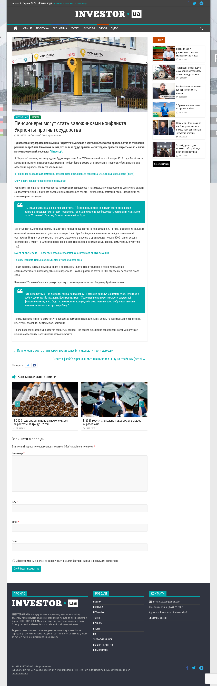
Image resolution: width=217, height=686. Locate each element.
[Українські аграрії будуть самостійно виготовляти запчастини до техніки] (164, 66)
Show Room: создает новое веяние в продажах (40, 180)
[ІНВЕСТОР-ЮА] (15, 28)
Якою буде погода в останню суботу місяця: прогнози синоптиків (188, 148)
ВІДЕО (114, 28)
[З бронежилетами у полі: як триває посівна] (164, 104)
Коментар (18, 453)
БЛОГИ (103, 28)
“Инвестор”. (56, 151)
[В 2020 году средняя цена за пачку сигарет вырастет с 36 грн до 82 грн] (41, 384)
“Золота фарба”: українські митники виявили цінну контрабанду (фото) (99, 359)
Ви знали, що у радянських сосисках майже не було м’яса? (187, 52)
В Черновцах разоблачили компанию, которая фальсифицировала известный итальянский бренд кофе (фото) (74, 173)
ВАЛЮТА (35, 117)
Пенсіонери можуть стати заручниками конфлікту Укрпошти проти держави (63, 350)
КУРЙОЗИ (89, 28)
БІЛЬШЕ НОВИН (100, 650)
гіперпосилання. (20, 673)
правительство (54, 135)
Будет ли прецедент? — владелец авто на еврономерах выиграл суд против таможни (61, 253)
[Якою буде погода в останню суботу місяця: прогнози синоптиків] (164, 144)
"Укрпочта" (36, 135)
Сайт (14, 541)
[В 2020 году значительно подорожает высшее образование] (110, 384)
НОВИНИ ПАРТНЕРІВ (103, 645)
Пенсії (44, 135)
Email (15, 521)
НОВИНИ (27, 28)
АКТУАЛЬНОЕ (22, 117)
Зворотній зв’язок (158, 618)
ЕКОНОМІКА (60, 28)
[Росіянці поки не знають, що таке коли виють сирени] (164, 85)
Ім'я (15, 502)
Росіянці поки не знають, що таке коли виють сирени (189, 89)
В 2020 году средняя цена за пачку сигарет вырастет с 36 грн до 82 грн (37, 422)
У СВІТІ (75, 28)
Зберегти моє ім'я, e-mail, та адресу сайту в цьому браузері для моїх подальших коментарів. (67, 560)
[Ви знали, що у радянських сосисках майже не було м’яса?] (164, 47)
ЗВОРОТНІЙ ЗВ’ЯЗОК (102, 639)
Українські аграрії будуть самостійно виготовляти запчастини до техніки (189, 71)
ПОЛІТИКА (42, 28)
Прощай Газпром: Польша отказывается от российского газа (48, 260)
